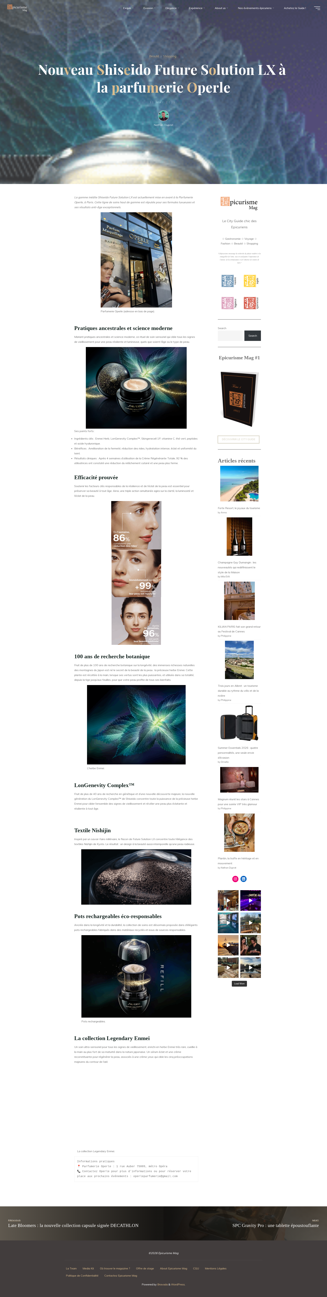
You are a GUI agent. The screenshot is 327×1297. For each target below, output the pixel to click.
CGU (196, 1268)
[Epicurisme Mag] (17, 8)
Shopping (169, 56)
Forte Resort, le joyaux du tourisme (239, 508)
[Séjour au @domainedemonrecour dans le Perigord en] (228, 900)
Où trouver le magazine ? (115, 1268)
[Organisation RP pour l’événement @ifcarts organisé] (250, 900)
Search (222, 328)
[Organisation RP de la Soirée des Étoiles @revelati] (250, 945)
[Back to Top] (313, 1283)
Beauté (154, 56)
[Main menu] (317, 8)
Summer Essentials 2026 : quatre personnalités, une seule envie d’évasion (238, 752)
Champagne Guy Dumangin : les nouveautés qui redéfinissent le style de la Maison (237, 567)
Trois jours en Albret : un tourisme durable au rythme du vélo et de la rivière (238, 690)
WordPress (178, 1284)
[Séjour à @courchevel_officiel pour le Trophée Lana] (228, 922)
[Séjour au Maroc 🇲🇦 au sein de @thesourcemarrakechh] (250, 967)
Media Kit (88, 1268)
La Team (71, 1268)
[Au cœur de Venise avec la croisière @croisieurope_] (228, 945)
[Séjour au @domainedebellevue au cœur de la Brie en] (250, 922)
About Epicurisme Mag (173, 1268)
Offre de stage (145, 1268)
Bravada (162, 1284)
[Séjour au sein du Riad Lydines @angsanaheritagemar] (228, 967)
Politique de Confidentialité (82, 1275)
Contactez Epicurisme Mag (120, 1275)
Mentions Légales (216, 1268)
